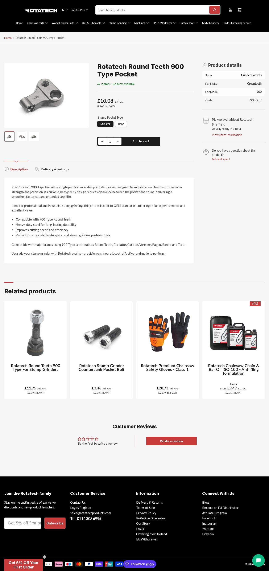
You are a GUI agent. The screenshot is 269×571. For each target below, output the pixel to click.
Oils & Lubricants (91, 23)
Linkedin (208, 534)
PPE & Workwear (162, 23)
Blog (205, 502)
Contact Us (78, 502)
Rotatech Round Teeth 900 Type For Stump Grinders (35, 367)
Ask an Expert (221, 159)
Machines (139, 23)
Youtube (208, 529)
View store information (227, 134)
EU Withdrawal (146, 539)
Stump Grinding (118, 23)
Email (10, 513)
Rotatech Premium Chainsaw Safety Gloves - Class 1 (167, 367)
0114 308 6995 (89, 518)
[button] (23, 565)
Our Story (143, 523)
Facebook (209, 518)
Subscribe (54, 523)
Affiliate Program (214, 513)
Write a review (171, 441)
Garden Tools (187, 23)
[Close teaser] (44, 557)
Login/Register (81, 507)
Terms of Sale (145, 507)
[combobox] (157, 10)
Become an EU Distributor (220, 507)
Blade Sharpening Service (237, 23)
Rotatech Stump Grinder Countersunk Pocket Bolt (101, 367)
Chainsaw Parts (35, 23)
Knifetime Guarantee (150, 518)
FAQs (140, 529)
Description (19, 169)
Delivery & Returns (55, 169)
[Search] (214, 10)
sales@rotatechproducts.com (90, 513)
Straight (105, 124)
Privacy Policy (146, 513)
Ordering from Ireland (151, 534)
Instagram (209, 523)
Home (19, 23)
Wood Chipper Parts (63, 23)
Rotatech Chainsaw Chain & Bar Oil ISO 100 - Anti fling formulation (233, 369)
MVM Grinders (210, 23)
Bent (121, 124)
